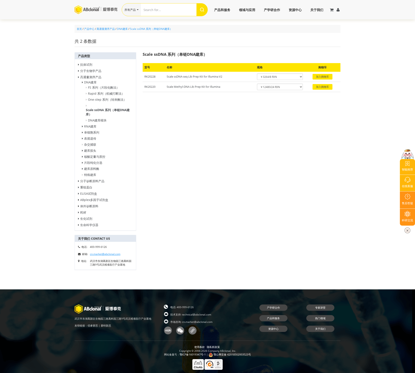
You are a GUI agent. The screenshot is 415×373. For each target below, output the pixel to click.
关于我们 (316, 10)
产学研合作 (272, 10)
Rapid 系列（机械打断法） (106, 93)
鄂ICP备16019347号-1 (193, 354)
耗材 (83, 212)
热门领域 (320, 318)
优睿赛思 (93, 325)
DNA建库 (122, 29)
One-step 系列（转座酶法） (107, 99)
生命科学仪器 (89, 225)
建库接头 (90, 150)
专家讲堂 (320, 307)
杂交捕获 (90, 144)
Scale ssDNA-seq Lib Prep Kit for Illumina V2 (194, 76)
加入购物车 (322, 76)
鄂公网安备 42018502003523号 (232, 354)
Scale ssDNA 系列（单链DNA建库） (151, 29)
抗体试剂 (86, 64)
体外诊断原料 (89, 206)
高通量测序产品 (106, 29)
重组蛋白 (86, 187)
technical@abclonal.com (196, 314)
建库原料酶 (91, 169)
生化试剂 (86, 219)
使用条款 (199, 347)
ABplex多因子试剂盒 (94, 200)
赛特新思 (106, 325)
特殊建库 (90, 175)
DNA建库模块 (97, 120)
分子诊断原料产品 (92, 181)
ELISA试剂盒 (88, 193)
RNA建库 (90, 126)
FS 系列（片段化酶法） (103, 87)
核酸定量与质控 (94, 157)
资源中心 (295, 10)
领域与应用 (247, 10)
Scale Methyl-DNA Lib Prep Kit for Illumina (193, 87)
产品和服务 (222, 10)
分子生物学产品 (90, 71)
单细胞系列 (91, 132)
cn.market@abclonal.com (105, 254)
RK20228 (149, 76)
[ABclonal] (98, 9)
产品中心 (89, 29)
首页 (79, 29)
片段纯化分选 (93, 163)
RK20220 (149, 87)
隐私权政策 (213, 347)
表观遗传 (90, 138)
